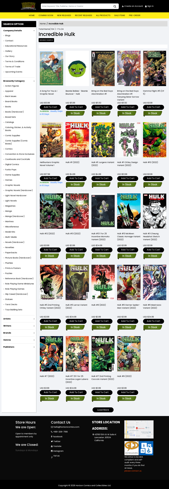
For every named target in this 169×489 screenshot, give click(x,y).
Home (43, 23)
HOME (32, 15)
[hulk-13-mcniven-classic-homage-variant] (128, 211)
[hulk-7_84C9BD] (51, 354)
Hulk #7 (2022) (47, 376)
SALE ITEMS (119, 15)
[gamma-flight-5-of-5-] (154, 69)
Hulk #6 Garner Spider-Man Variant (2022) (128, 306)
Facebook (57, 436)
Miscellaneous (12, 226)
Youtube (57, 446)
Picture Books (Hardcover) (18, 257)
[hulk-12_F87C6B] (51, 211)
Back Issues (10, 96)
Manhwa (9, 221)
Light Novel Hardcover (16, 195)
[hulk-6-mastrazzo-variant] (154, 283)
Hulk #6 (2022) (98, 305)
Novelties (9, 247)
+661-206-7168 (60, 431)
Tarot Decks (11, 304)
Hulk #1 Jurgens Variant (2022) (102, 164)
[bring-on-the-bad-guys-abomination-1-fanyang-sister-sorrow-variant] (128, 69)
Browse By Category (14, 81)
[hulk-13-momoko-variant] (103, 211)
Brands (7, 332)
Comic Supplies (12, 135)
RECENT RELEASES (83, 15)
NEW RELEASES (64, 15)
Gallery (8, 51)
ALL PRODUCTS (103, 15)
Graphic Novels (12, 185)
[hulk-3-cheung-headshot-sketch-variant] (154, 211)
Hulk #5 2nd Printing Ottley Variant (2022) (50, 306)
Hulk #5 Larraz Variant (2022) (76, 306)
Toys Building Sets (13, 309)
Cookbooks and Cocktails (17, 159)
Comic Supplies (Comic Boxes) (16, 142)
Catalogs (9, 122)
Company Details (12, 30)
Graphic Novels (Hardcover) (19, 190)
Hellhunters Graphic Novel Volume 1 (49, 164)
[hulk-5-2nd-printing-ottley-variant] (51, 283)
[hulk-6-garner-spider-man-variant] (128, 283)
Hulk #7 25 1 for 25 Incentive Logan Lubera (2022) (77, 379)
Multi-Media (11, 237)
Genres (7, 339)
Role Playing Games (14, 288)
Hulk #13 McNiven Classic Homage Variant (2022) (128, 236)
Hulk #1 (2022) (72, 162)
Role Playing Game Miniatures (19, 283)
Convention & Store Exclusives (19, 154)
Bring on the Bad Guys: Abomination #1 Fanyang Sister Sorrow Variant (128, 95)
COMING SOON (46, 15)
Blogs (7, 35)
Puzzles (8, 273)
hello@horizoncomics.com (66, 427)
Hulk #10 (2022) (150, 162)
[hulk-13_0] (77, 211)
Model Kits (10, 231)
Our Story (9, 56)
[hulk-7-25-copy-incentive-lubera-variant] (77, 354)
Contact (9, 40)
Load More (103, 409)
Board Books (11, 101)
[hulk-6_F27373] (103, 283)
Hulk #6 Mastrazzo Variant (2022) (152, 306)
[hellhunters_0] (51, 140)
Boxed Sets (10, 117)
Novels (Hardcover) (14, 242)
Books (8, 106)
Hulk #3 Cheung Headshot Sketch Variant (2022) (151, 236)
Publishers (8, 347)
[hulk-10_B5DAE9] (154, 140)
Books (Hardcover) (14, 111)
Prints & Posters (13, 268)
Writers (7, 325)
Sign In (150, 6)
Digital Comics (12, 164)
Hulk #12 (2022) (47, 233)
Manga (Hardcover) (15, 216)
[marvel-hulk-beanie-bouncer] (77, 69)
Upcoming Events (13, 71)
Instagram (58, 451)
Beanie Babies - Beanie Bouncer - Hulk (77, 92)
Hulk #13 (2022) (73, 233)
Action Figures (12, 85)
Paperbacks (11, 252)
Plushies (9, 263)
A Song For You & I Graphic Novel (48, 92)
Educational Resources (16, 45)
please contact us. (133, 470)
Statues (9, 299)
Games (8, 180)
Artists (7, 318)
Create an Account (133, 6)
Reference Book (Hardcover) (19, 278)
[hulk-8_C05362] (128, 354)
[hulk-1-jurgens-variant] (103, 140)
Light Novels (11, 200)
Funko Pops (10, 169)
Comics (8, 148)
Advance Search (46, 40)
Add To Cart (50, 107)
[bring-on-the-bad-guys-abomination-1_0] (103, 69)
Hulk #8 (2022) (124, 376)
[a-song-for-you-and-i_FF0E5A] (51, 69)
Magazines (10, 205)
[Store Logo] (27, 6)
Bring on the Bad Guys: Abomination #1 (102, 92)
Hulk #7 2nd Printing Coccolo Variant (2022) (102, 378)
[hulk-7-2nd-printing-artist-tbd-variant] (103, 354)
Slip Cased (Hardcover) (16, 294)
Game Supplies (12, 174)
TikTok (56, 455)
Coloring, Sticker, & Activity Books (18, 129)
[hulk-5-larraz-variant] (77, 283)
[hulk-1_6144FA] (77, 140)
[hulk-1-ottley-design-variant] (128, 140)
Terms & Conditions (14, 61)
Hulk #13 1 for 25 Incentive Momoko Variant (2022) (100, 236)
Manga (8, 211)
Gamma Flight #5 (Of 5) (153, 92)
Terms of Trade (12, 66)
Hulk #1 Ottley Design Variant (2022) (127, 164)
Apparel (9, 91)
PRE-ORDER (134, 15)
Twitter (56, 441)
